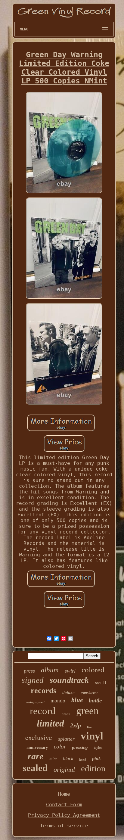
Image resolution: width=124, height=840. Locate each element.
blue (77, 700)
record (43, 710)
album (50, 670)
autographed (35, 702)
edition (93, 768)
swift (101, 682)
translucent (89, 693)
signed (33, 680)
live (89, 727)
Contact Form (64, 804)
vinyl (92, 736)
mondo (58, 701)
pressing (80, 747)
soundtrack (69, 680)
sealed (35, 768)
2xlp (75, 725)
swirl (70, 671)
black (68, 758)
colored (93, 670)
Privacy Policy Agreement (64, 815)
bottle (95, 700)
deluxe (68, 692)
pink (96, 758)
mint (53, 759)
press (29, 671)
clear (66, 714)
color (60, 746)
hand (82, 759)
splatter (66, 739)
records (43, 690)
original (64, 769)
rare (35, 756)
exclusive (38, 737)
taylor (98, 747)
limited (50, 723)
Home (64, 794)
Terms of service (64, 826)
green (87, 710)
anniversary (37, 747)
